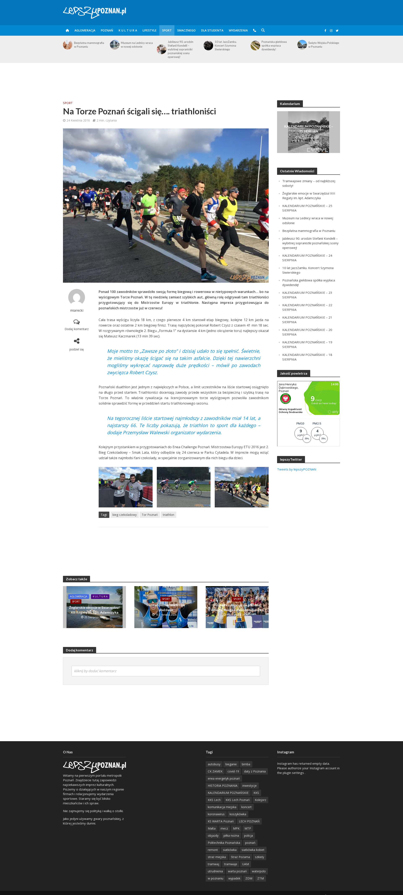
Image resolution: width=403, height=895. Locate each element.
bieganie (231, 764)
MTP (248, 828)
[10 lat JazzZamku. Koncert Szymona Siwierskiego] (161, 45)
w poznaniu (215, 878)
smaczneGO (186, 30)
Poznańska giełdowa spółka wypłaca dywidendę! (227, 45)
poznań (250, 843)
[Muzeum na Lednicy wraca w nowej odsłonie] (67, 45)
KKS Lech (214, 800)
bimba (246, 764)
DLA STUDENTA (212, 30)
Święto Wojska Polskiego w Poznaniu (277, 44)
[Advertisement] (201, 76)
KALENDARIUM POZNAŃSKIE (228, 793)
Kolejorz (260, 800)
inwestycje (249, 786)
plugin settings (294, 773)
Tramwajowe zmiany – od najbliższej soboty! (324, 44)
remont (213, 850)
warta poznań (237, 871)
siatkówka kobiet (253, 850)
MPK (236, 828)
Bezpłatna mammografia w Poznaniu (308, 231)
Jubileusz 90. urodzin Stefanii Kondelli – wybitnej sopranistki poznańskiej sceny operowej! (134, 49)
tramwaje (230, 864)
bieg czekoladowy (125, 515)
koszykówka (238, 814)
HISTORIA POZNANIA (222, 786)
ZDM (248, 878)
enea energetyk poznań (224, 778)
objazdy (213, 836)
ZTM (260, 878)
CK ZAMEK (215, 771)
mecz (224, 828)
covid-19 (233, 771)
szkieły (259, 857)
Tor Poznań (150, 515)
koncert (246, 807)
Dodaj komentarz (77, 329)
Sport (167, 30)
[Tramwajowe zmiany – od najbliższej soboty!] (301, 45)
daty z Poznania (255, 771)
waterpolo (259, 871)
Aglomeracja (85, 30)
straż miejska (217, 857)
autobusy (214, 764)
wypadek (234, 878)
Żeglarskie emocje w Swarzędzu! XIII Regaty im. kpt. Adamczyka (94, 609)
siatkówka (230, 850)
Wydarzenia (238, 30)
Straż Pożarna (240, 857)
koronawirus (216, 814)
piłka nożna (231, 836)
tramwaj (213, 864)
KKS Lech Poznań (238, 800)
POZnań (107, 30)
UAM (245, 864)
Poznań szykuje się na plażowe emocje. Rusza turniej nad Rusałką (237, 607)
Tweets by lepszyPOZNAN (296, 469)
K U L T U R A (128, 30)
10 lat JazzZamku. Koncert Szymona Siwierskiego (179, 45)
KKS (256, 793)
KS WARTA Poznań (221, 821)
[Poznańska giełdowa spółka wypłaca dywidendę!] (208, 45)
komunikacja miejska (222, 807)
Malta (212, 828)
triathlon (168, 515)
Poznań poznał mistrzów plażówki (166, 607)
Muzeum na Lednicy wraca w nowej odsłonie (90, 44)
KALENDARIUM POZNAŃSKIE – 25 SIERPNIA (308, 128)
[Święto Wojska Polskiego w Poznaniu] (254, 45)
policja (248, 836)
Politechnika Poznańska (224, 843)
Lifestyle (150, 30)
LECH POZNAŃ (249, 821)
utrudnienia (215, 871)
